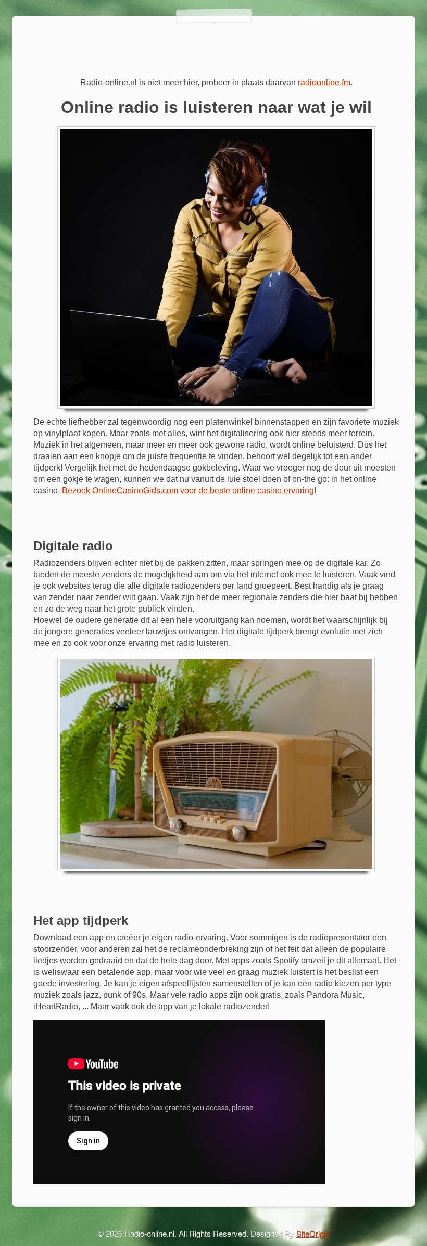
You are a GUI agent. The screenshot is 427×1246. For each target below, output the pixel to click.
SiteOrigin (313, 1233)
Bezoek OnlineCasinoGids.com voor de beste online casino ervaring (188, 490)
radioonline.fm (324, 82)
